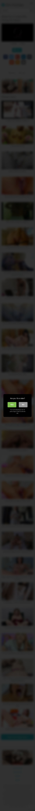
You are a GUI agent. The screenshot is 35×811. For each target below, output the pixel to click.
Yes (12, 405)
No (23, 405)
